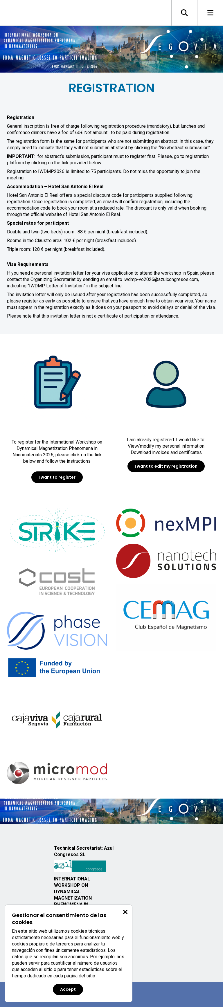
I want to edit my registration (166, 466)
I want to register (57, 477)
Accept (68, 989)
